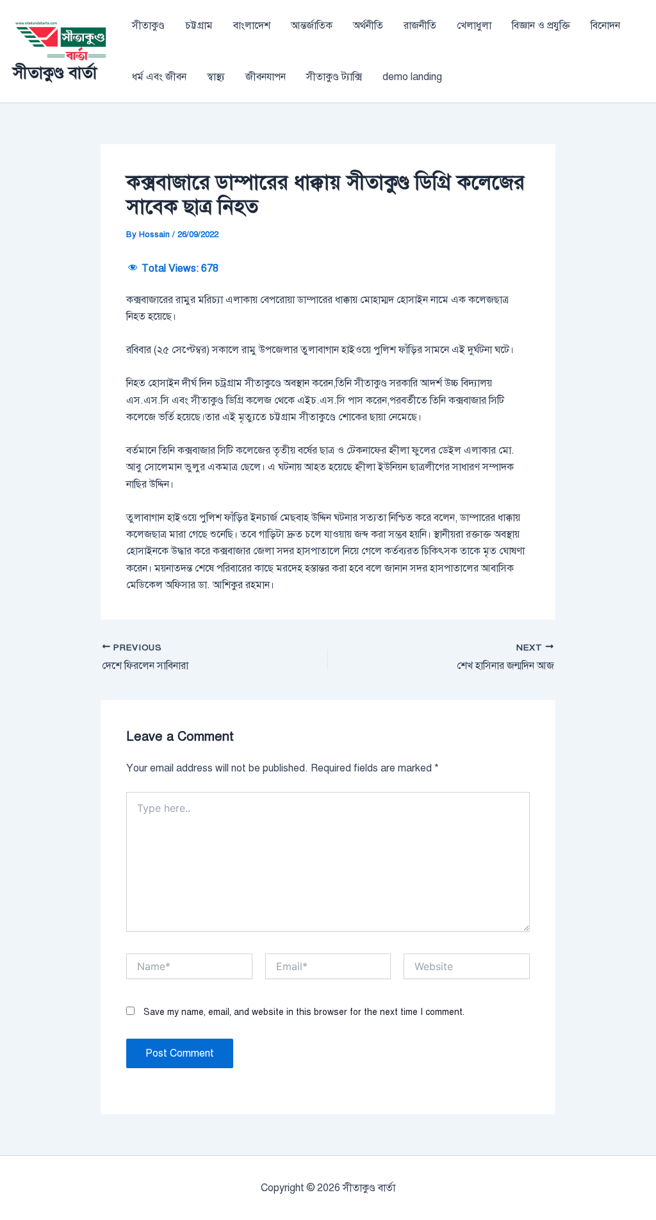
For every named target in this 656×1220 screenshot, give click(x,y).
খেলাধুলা (474, 25)
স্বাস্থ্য (216, 76)
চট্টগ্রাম (199, 25)
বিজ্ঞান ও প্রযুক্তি (541, 25)
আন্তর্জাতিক (311, 25)
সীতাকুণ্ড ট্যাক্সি (334, 76)
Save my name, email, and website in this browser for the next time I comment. (304, 1012)
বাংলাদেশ (251, 25)
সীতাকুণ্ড (148, 25)
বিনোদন (605, 25)
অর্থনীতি (368, 25)
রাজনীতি (420, 25)
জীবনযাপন (265, 76)
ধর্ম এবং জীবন (159, 76)
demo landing (412, 76)
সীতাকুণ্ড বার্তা (55, 72)
